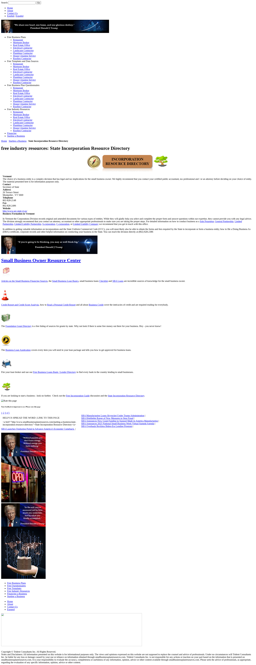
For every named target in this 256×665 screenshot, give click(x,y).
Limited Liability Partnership (27, 224)
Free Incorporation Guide (78, 395)
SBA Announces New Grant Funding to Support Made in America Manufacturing (119, 421)
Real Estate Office (21, 45)
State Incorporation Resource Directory (126, 395)
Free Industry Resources (18, 591)
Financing (11, 133)
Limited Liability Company (86, 224)
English (10, 16)
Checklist (103, 281)
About (10, 10)
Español (19, 16)
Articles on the (8, 281)
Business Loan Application (18, 350)
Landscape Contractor (23, 50)
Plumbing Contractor (23, 53)
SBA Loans (117, 281)
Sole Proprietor (207, 221)
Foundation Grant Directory (18, 326)
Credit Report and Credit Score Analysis (20, 304)
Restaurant (18, 40)
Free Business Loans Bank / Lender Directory (54, 372)
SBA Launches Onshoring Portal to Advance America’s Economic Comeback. (38, 429)
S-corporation (48, 224)
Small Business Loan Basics (65, 281)
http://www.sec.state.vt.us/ (15, 211)
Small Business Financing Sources (31, 281)
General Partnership (224, 221)
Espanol (11, 609)
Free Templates (14, 588)
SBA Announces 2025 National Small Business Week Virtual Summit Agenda (117, 423)
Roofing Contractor (22, 58)
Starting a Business (16, 136)
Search (4, 2)
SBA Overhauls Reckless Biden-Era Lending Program (106, 426)
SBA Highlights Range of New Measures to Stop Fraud (107, 418)
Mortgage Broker (21, 42)
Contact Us (12, 13)
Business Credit (96, 304)
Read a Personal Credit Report (61, 304)
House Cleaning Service (24, 56)
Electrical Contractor (22, 48)
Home (10, 8)
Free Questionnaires (16, 585)
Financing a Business (17, 593)
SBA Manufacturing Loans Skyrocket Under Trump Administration (112, 415)
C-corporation (62, 224)
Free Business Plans (16, 583)
